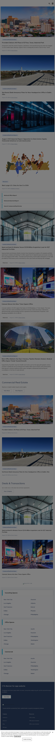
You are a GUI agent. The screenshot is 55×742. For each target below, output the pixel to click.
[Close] (52, 732)
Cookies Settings (27, 739)
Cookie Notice (17, 736)
